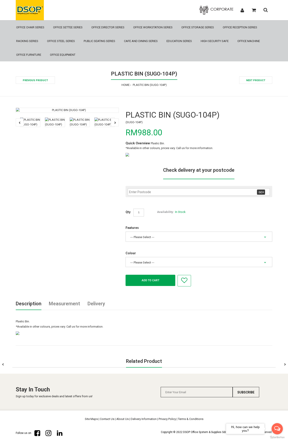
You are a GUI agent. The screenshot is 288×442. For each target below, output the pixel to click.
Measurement (64, 303)
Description (28, 303)
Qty (128, 212)
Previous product (35, 80)
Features (132, 228)
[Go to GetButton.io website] (277, 437)
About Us (122, 419)
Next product (255, 80)
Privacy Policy (167, 419)
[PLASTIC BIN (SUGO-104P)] (67, 110)
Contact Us (107, 419)
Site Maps (91, 419)
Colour (131, 253)
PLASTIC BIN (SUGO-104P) (149, 85)
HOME (126, 85)
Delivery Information (144, 419)
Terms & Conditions (190, 419)
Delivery (96, 303)
